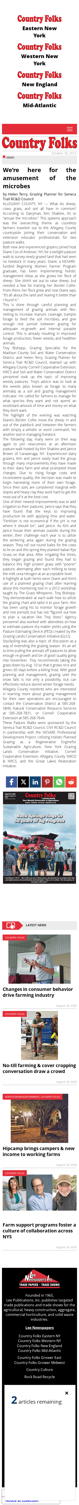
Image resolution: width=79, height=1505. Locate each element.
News (10, 157)
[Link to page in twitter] (23, 782)
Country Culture (39, 1369)
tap (69, 129)
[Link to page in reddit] (71, 782)
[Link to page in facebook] (11, 782)
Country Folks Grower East (39, 1357)
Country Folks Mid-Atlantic (39, 1350)
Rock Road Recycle (39, 1376)
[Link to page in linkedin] (35, 782)
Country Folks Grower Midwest (39, 1362)
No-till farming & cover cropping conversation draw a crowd (39, 1068)
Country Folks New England (39, 1345)
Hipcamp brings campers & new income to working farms (39, 1151)
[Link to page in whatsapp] (59, 782)
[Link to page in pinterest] (47, 782)
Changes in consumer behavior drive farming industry (38, 992)
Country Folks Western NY (39, 1340)
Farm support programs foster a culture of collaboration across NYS (39, 1231)
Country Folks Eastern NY (39, 1336)
